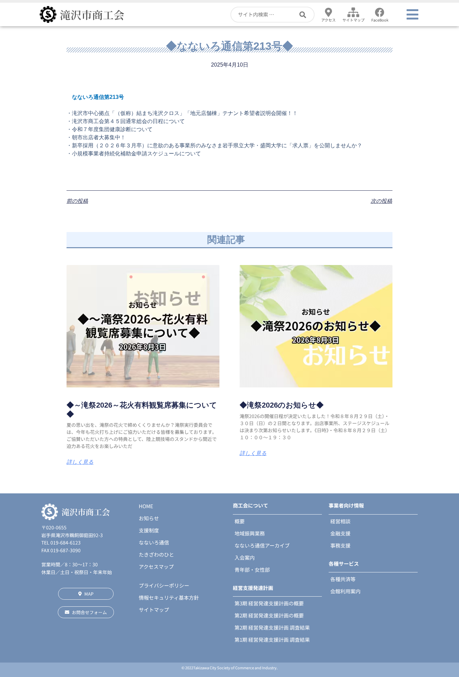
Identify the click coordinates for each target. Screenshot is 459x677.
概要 (240, 521)
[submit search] (307, 14)
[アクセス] (328, 12)
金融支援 (340, 533)
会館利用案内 (345, 591)
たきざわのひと (156, 554)
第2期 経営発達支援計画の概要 (269, 615)
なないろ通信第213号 (98, 97)
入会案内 (245, 557)
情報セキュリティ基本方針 (169, 597)
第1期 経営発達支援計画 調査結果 (272, 639)
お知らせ (149, 518)
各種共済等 (343, 578)
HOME (146, 506)
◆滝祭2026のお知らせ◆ (282, 405)
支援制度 (149, 530)
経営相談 (340, 521)
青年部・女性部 (252, 569)
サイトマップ (353, 20)
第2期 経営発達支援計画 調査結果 (272, 627)
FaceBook (379, 20)
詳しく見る (80, 462)
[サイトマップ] (353, 12)
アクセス (328, 20)
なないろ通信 (154, 542)
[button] (412, 14)
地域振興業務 (250, 533)
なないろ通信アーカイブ (262, 545)
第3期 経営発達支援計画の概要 (269, 603)
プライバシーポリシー (164, 585)
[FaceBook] (379, 12)
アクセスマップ (156, 566)
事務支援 (340, 545)
